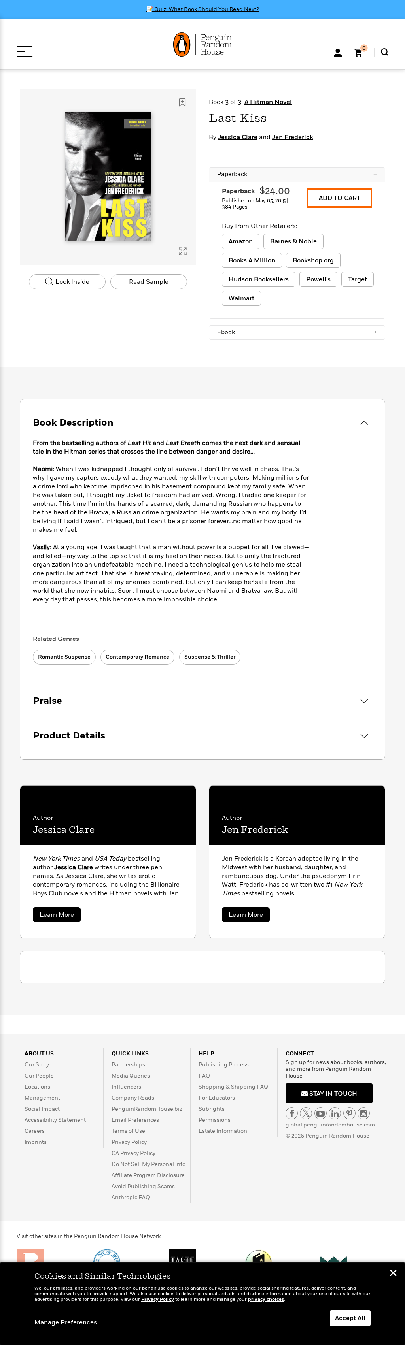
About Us (39, 1053)
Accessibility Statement (55, 1120)
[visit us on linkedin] (335, 1113)
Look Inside (71, 281)
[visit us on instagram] (364, 1113)
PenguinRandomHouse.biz (147, 1109)
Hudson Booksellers (259, 279)
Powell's (318, 279)
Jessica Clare (237, 137)
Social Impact (42, 1109)
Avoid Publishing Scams (143, 1186)
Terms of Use (128, 1131)
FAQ (204, 1075)
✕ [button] (393, 1274)
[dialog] (202, 1304)
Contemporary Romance (137, 657)
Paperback (297, 174)
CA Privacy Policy (133, 1153)
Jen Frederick (292, 137)
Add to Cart (339, 198)
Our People (39, 1075)
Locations (37, 1087)
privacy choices (266, 1299)
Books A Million (252, 260)
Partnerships (128, 1064)
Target (357, 279)
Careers (35, 1131)
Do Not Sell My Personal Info (148, 1164)
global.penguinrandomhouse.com (330, 1124)
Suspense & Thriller (209, 657)
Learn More (60, 916)
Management (42, 1098)
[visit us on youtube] (320, 1113)
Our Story (37, 1064)
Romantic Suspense (64, 657)
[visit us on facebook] (292, 1113)
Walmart (241, 298)
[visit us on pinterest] (349, 1113)
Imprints (36, 1142)
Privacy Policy (129, 1142)
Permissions (215, 1120)
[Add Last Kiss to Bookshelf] (182, 102)
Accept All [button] (350, 1318)
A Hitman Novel (268, 102)
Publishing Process (224, 1064)
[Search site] (384, 52)
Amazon (241, 241)
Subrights (212, 1109)
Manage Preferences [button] (65, 1322)
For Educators (217, 1098)
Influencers (126, 1087)
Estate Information (223, 1131)
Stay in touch (332, 1093)
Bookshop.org (313, 260)
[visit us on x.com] (306, 1113)
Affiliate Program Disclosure (148, 1175)
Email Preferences (135, 1120)
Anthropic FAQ (131, 1197)
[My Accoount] (338, 52)
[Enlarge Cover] (183, 251)
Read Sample (148, 281)
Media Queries (131, 1075)
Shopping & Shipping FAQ (233, 1087)
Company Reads (133, 1098)
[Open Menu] (25, 51)
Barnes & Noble (293, 241)
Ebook (297, 332)
